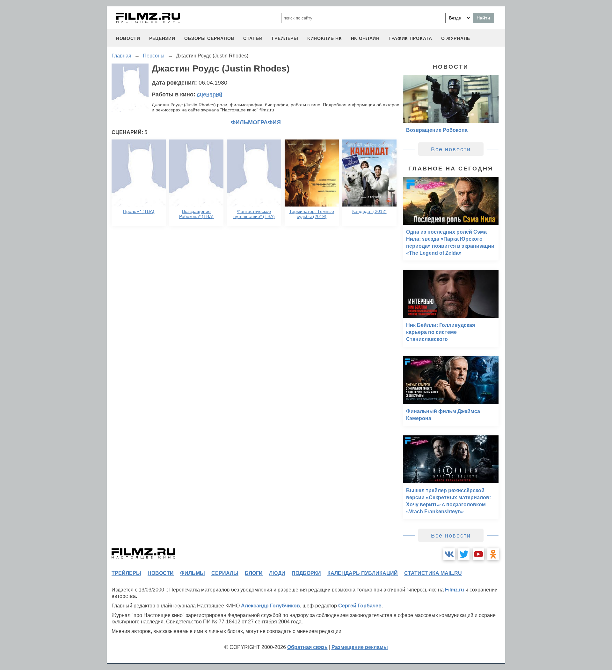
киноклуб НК (324, 38)
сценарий (209, 94)
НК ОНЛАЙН (365, 38)
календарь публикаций (362, 573)
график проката (410, 38)
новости (128, 38)
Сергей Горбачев (360, 605)
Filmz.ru (454, 589)
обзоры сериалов (209, 38)
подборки (306, 573)
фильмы (192, 573)
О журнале (455, 38)
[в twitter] (464, 554)
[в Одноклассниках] (493, 554)
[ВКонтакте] (449, 554)
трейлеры (284, 38)
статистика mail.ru (433, 573)
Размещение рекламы (360, 647)
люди (277, 573)
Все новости (451, 149)
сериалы (224, 573)
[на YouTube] (478, 554)
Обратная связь (307, 647)
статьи (252, 38)
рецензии (162, 38)
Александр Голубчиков (270, 605)
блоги (254, 573)
